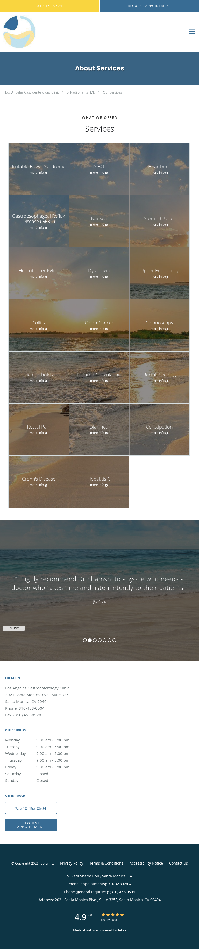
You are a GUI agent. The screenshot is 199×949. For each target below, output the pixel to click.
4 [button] (99, 640)
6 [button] (109, 640)
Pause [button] (14, 628)
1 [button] (84, 640)
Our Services (112, 92)
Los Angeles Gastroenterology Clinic (32, 92)
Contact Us (178, 863)
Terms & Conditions (106, 863)
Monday (37, 740)
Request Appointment (31, 825)
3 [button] (94, 640)
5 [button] (104, 640)
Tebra (122, 930)
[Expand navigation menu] (192, 32)
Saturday (26, 773)
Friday (37, 766)
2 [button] (89, 640)
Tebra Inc (46, 863)
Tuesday (37, 746)
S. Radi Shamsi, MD (81, 92)
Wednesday (37, 753)
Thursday (37, 760)
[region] (99, 585)
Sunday (26, 780)
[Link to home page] (93, 32)
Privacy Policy (71, 863)
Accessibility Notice (146, 863)
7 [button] (114, 640)
